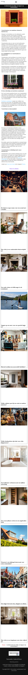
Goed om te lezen (11, 164)
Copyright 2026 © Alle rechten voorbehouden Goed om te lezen (14, 670)
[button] (16, 2)
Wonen (23, 164)
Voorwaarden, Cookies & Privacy (14, 659)
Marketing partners (14, 661)
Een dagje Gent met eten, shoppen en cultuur (13, 603)
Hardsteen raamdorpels (6, 101)
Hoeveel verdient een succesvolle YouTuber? (13, 367)
